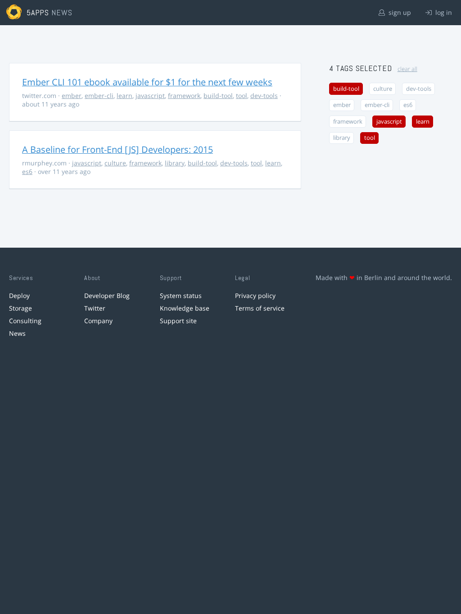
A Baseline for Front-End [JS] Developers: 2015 (117, 149)
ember (71, 95)
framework (184, 95)
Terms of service (260, 308)
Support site (178, 320)
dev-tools (264, 95)
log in (443, 12)
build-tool (218, 95)
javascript (150, 95)
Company (98, 320)
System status (181, 295)
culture (115, 163)
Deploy (19, 295)
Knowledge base (184, 308)
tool (241, 95)
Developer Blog (107, 295)
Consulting (25, 320)
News (17, 333)
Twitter (94, 308)
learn (124, 95)
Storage (20, 308)
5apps (38, 12)
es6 (27, 171)
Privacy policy (255, 295)
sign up (399, 12)
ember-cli (99, 95)
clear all (407, 69)
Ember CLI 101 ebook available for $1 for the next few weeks (147, 82)
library (175, 163)
